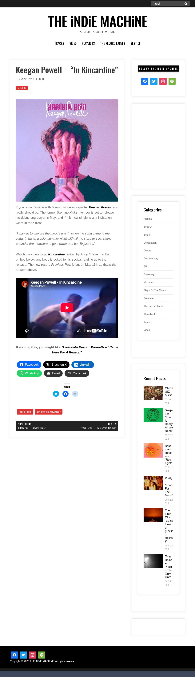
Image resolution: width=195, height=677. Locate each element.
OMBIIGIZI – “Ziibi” (169, 392)
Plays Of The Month (155, 290)
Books (147, 234)
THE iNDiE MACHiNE (97, 21)
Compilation (150, 242)
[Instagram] (163, 81)
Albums (148, 218)
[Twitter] (153, 81)
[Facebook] (144, 81)
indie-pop (25, 411)
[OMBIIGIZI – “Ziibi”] (153, 393)
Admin (40, 79)
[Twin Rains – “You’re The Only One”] (153, 561)
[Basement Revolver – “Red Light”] (153, 450)
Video (73, 43)
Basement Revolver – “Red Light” (168, 454)
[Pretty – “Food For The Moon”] (153, 483)
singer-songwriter (49, 411)
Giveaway (149, 274)
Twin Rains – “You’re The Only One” (168, 567)
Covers (147, 250)
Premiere (148, 298)
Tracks (59, 43)
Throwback (150, 314)
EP (145, 266)
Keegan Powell (100, 207)
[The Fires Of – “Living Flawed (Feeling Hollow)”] (153, 515)
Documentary (151, 258)
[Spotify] (172, 81)
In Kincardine (54, 254)
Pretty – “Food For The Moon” (169, 487)
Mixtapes (149, 282)
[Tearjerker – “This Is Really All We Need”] (153, 415)
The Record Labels (112, 43)
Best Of (135, 43)
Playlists (88, 43)
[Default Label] (41, 655)
